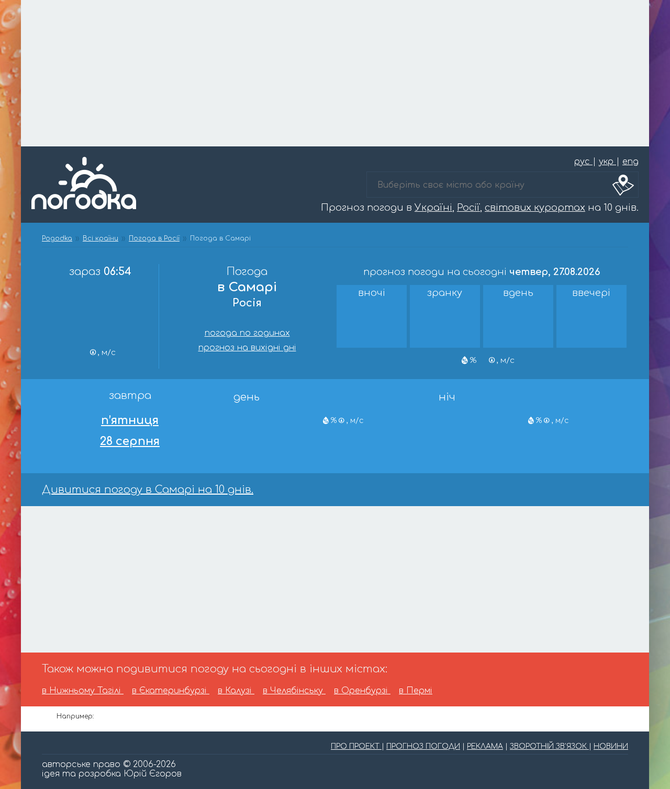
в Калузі (236, 690)
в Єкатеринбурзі (170, 690)
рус (583, 161)
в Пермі (415, 690)
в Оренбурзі (362, 690)
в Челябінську (294, 690)
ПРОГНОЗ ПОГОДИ (423, 746)
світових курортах (535, 207)
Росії (468, 207)
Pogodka (57, 238)
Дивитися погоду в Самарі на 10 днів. (147, 490)
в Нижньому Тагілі (83, 690)
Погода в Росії (154, 238)
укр (607, 161)
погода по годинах (247, 333)
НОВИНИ (611, 746)
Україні (433, 207)
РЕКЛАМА (485, 746)
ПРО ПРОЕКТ (356, 746)
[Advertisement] (335, 73)
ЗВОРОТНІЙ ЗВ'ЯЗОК (549, 746)
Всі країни (100, 238)
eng (630, 161)
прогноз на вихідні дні (247, 347)
